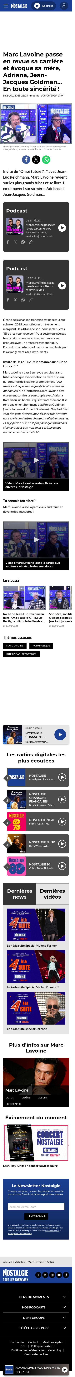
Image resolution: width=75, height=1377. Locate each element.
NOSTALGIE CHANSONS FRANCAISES (34, 735)
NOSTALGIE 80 (39, 864)
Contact (33, 1342)
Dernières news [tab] (19, 894)
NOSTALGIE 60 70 (41, 820)
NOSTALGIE (37, 775)
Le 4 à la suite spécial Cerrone (27, 1029)
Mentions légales (52, 1342)
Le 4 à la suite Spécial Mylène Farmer (32, 945)
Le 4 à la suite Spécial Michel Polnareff (33, 987)
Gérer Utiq (54, 1350)
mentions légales (52, 1230)
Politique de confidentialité (27, 1350)
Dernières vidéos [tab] (52, 894)
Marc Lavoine (16, 1090)
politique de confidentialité (20, 1233)
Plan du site (17, 1342)
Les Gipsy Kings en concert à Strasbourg (30, 1165)
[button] (36, 460)
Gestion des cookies (36, 1354)
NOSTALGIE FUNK (42, 842)
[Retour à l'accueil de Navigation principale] (19, 5)
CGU (23, 1346)
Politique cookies (41, 1346)
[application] (36, 460)
